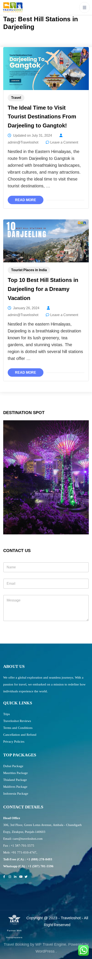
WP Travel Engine (50, 944)
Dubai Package (13, 766)
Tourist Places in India (29, 270)
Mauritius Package (15, 773)
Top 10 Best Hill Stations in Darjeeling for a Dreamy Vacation (43, 289)
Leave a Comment (64, 142)
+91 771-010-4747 (23, 852)
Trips (6, 714)
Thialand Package (15, 780)
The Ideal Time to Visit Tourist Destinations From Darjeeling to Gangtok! (42, 116)
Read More (25, 200)
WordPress (45, 951)
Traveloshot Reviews (17, 721)
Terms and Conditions (18, 728)
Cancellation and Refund (19, 734)
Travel (16, 97)
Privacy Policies (13, 741)
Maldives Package (15, 786)
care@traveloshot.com (28, 838)
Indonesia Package (15, 793)
